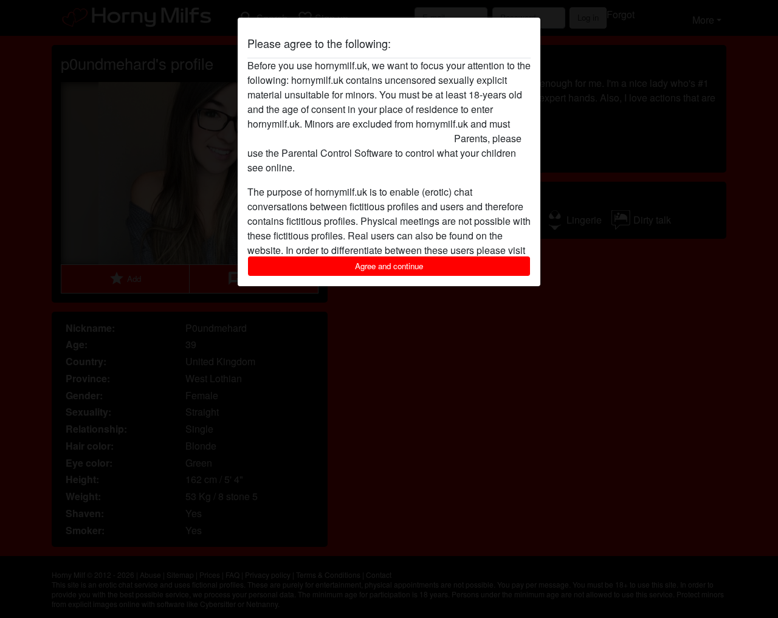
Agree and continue (389, 266)
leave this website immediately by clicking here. (349, 138)
